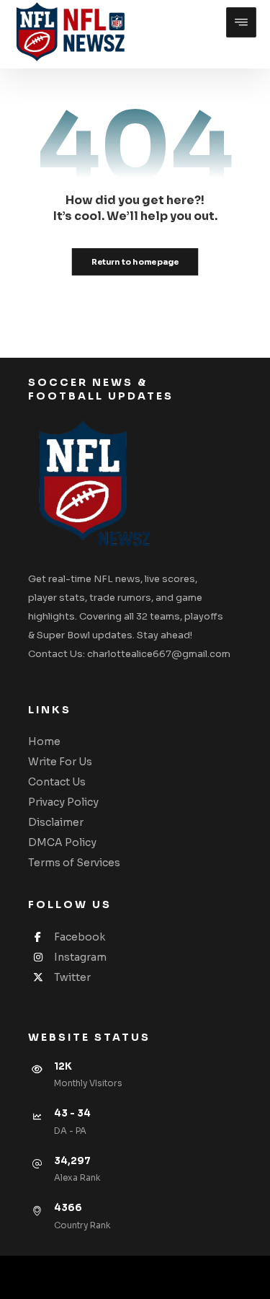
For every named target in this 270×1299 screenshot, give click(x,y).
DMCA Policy (62, 842)
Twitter (72, 977)
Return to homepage (135, 261)
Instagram (80, 957)
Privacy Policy (63, 802)
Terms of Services (74, 862)
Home (44, 741)
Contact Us (57, 781)
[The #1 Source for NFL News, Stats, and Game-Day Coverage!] (67, 32)
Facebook (79, 936)
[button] (241, 22)
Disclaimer (56, 822)
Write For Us (60, 761)
